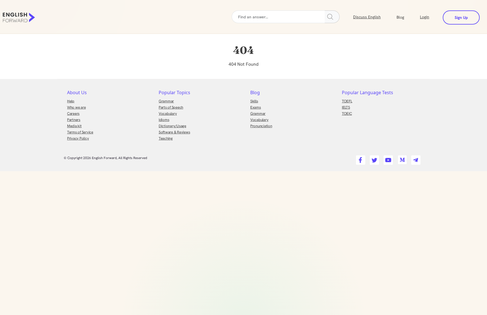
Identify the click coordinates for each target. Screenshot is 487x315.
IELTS (346, 107)
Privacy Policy (78, 138)
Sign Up (461, 17)
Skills (254, 101)
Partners (73, 119)
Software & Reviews (174, 132)
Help (70, 101)
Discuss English (367, 16)
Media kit (74, 126)
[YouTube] (387, 158)
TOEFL (347, 101)
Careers (73, 113)
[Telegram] (414, 158)
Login (424, 16)
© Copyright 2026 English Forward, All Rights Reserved (105, 158)
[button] (407, 16)
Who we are (76, 107)
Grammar (166, 101)
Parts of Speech (171, 107)
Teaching (166, 138)
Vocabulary (168, 113)
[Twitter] (373, 158)
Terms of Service (80, 132)
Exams (255, 107)
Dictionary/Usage (172, 126)
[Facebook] (359, 158)
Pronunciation (261, 126)
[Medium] (401, 158)
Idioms (164, 119)
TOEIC (347, 113)
